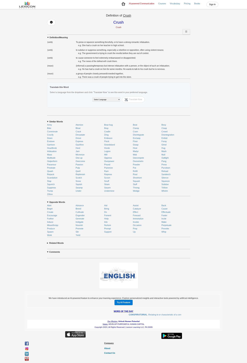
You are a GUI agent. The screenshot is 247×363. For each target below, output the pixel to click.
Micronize (80, 155)
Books (197, 3)
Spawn (50, 232)
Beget (49, 209)
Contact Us (109, 353)
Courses (162, 3)
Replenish (80, 174)
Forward (136, 215)
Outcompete (138, 158)
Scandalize (52, 178)
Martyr (136, 151)
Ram (106, 171)
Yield (78, 235)
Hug (163, 148)
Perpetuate (166, 225)
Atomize (79, 125)
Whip (163, 232)
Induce (50, 222)
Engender (80, 215)
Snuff (106, 181)
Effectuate (166, 212)
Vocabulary (175, 3)
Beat (135, 125)
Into (106, 222)
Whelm (164, 191)
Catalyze (137, 209)
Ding (106, 135)
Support (107, 232)
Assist (135, 205)
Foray (164, 141)
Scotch (79, 178)
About (107, 348)
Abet (49, 205)
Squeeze (165, 181)
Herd (78, 148)
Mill (105, 155)
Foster (164, 215)
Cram (135, 131)
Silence (164, 178)
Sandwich (166, 174)
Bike (49, 128)
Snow (78, 181)
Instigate (79, 222)
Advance (80, 205)
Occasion (137, 225)
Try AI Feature (123, 302)
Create (50, 212)
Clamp (136, 128)
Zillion (50, 194)
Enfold (164, 138)
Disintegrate (138, 135)
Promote (79, 229)
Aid (105, 205)
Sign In (212, 4)
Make (163, 222)
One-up (79, 158)
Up (134, 232)
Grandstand (109, 145)
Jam (78, 151)
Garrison (51, 145)
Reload (164, 171)
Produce (51, 229)
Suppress (51, 188)
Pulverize (108, 168)
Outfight (165, 158)
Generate (80, 219)
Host (135, 148)
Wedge (136, 191)
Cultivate (80, 212)
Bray (106, 128)
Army (49, 125)
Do (105, 212)
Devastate (80, 135)
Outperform (52, 161)
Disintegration (167, 135)
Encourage (52, 215)
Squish (79, 184)
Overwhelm (138, 161)
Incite (163, 219)
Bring (106, 209)
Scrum (107, 178)
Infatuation (52, 151)
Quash (50, 171)
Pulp (78, 168)
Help (106, 219)
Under (78, 191)
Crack (78, 131)
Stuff (135, 184)
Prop (135, 229)
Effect (135, 212)
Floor (135, 141)
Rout (135, 174)
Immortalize (138, 219)
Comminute (52, 131)
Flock (106, 141)
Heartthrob (52, 148)
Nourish (79, 225)
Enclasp (136, 138)
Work (49, 235)
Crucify (50, 135)
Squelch (51, 184)
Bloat (78, 128)
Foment (107, 215)
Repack (50, 174)
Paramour (51, 164)
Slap (49, 181)
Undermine (109, 191)
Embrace (108, 138)
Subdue (165, 184)
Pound (107, 164)
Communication (141, 3)
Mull (163, 155)
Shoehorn (137, 178)
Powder (136, 164)
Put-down (165, 168)
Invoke (136, 222)
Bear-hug (108, 125)
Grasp (135, 145)
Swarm (107, 188)
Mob (135, 155)
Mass (49, 155)
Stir (77, 232)
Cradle (107, 131)
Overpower (109, 161)
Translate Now (135, 99)
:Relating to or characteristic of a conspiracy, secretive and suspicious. (165, 315)
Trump (50, 191)
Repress (108, 174)
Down (49, 138)
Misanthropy (52, 225)
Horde (107, 148)
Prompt (107, 229)
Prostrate (51, 168)
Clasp (164, 128)
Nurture (107, 225)
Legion (107, 151)
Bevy (163, 125)
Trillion (164, 188)
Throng (136, 188)
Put (134, 168)
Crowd (164, 131)
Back (163, 205)
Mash (163, 151)
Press (164, 164)
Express (79, 141)
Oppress (108, 158)
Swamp (79, 188)
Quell (78, 171)
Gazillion (80, 145)
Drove (78, 138)
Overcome (80, 161)
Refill (135, 171)
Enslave (51, 141)
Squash (136, 181)
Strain (107, 184)
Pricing (187, 3)
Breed (78, 209)
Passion (79, 164)
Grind (163, 145)
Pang (163, 161)
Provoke (165, 229)
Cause (164, 209)
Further (50, 219)
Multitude (51, 158)
